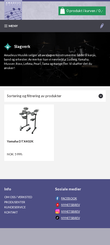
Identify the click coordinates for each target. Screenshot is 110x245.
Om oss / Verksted (18, 197)
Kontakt (11, 212)
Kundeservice (15, 207)
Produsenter (14, 202)
